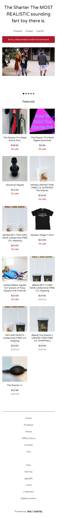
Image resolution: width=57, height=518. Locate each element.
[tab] (23, 93)
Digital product (28, 498)
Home (28, 418)
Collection (28, 491)
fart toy (29, 471)
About (28, 431)
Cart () (40, 31)
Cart (28, 451)
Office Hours (28, 438)
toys (28, 465)
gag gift (28, 478)
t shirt (28, 485)
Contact (29, 31)
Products (17, 31)
